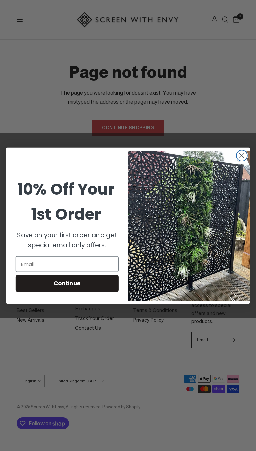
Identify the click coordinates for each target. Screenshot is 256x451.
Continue (67, 283)
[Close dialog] (241, 155)
